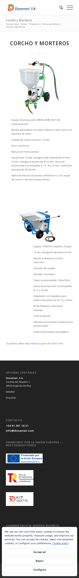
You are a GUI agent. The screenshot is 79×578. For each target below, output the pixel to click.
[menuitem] (59, 7)
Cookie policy (61, 543)
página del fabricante (51, 343)
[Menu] (68, 7)
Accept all (39, 552)
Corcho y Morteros (19, 20)
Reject (39, 560)
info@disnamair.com (20, 430)
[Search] (59, 7)
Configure (39, 569)
